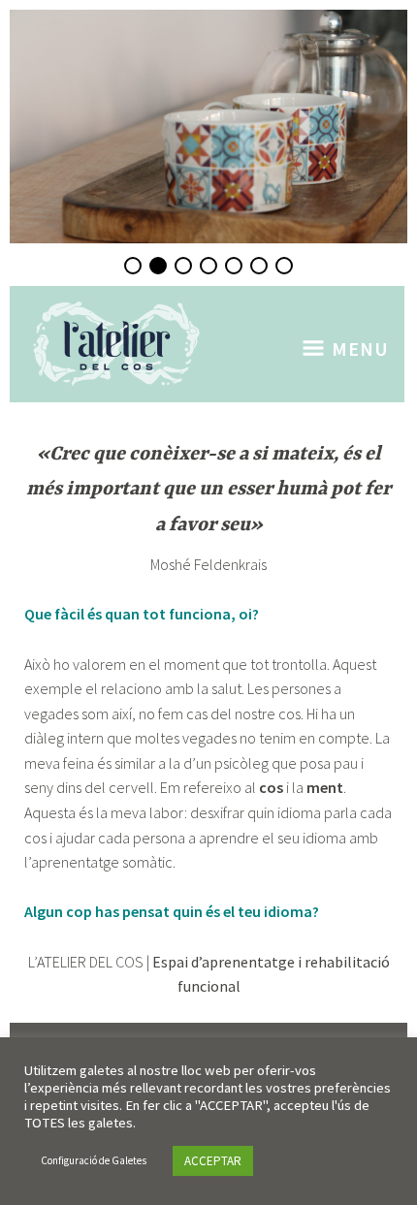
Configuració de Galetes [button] (93, 1160)
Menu (360, 348)
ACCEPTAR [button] (212, 1161)
